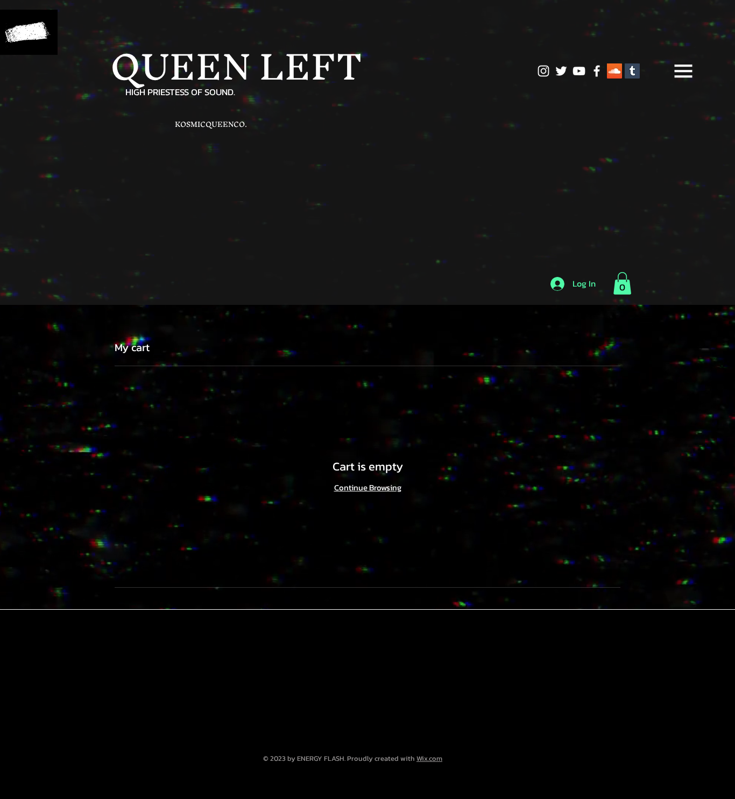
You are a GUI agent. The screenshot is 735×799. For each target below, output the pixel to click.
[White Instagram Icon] (543, 71)
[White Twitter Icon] (561, 71)
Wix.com (429, 758)
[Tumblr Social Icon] (632, 71)
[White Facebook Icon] (596, 71)
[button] (683, 71)
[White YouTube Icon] (578, 71)
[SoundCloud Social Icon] (614, 71)
